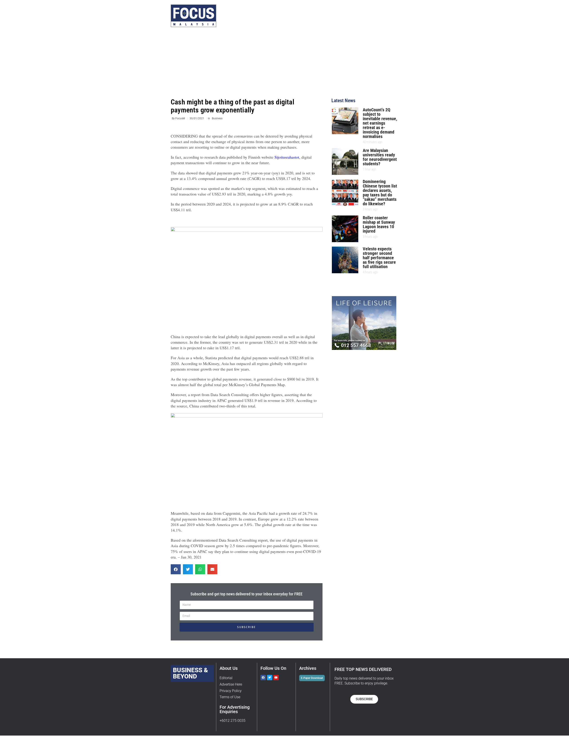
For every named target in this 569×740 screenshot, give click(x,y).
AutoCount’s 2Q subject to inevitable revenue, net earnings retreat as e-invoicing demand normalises (380, 123)
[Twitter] (269, 677)
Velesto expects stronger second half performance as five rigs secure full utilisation (379, 257)
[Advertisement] (284, 65)
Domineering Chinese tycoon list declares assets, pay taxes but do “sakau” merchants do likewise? (380, 192)
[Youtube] (276, 677)
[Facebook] (263, 677)
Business (217, 118)
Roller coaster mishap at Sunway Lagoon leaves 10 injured (379, 224)
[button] (176, 569)
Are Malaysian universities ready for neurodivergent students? (380, 157)
